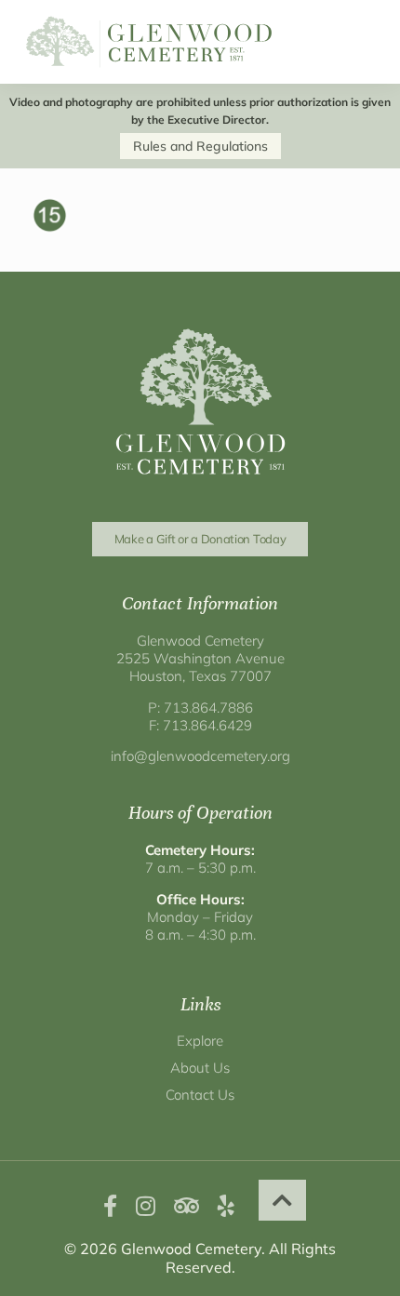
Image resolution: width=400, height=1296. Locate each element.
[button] (282, 1200)
